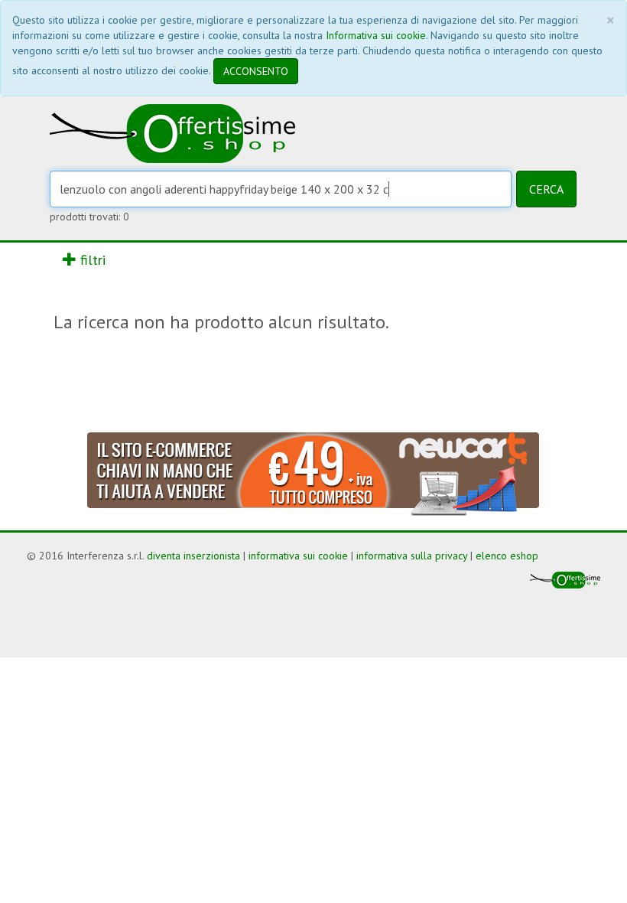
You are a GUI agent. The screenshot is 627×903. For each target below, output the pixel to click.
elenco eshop (507, 555)
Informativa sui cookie (376, 35)
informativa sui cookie (298, 555)
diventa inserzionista (193, 555)
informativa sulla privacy (411, 555)
